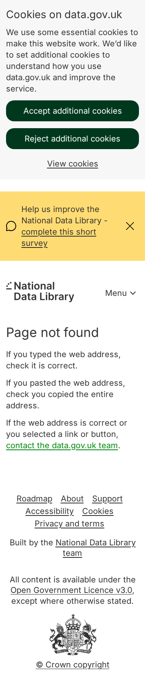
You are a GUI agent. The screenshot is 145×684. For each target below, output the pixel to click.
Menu (116, 293)
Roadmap (34, 498)
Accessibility (49, 511)
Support (107, 498)
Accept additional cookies (72, 111)
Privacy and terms (69, 523)
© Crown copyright (73, 664)
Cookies (98, 511)
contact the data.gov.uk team (62, 445)
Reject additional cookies (72, 138)
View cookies (72, 163)
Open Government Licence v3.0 (71, 590)
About (72, 498)
